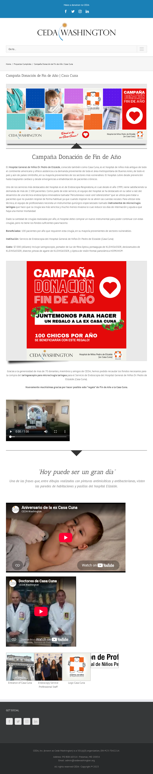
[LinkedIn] (35, 721)
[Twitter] (18, 721)
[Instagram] (27, 721)
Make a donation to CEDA (76, 4)
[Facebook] (9, 721)
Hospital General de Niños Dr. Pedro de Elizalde (34, 167)
